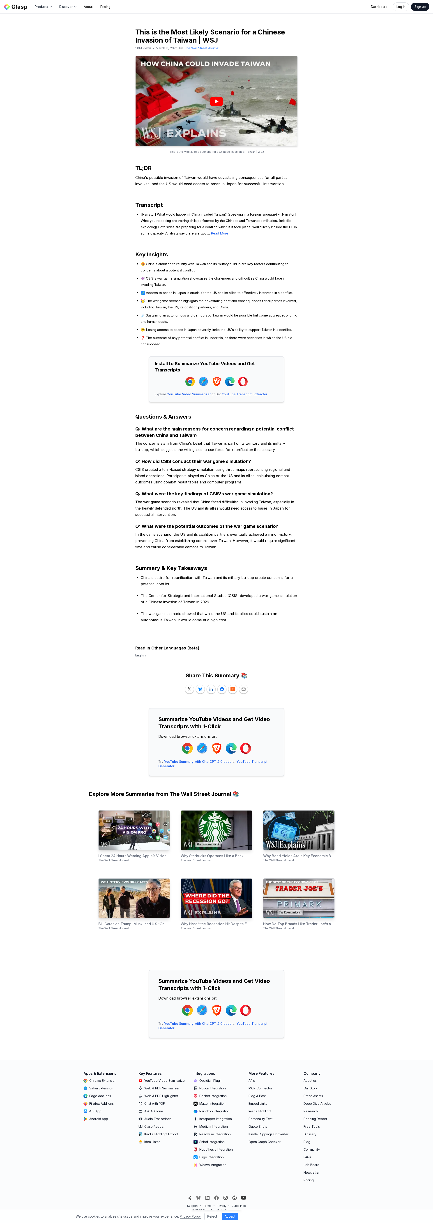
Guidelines (239, 1205)
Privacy (221, 1205)
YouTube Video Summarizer (189, 394)
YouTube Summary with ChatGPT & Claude (198, 761)
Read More (219, 233)
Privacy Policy (190, 1216)
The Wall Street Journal (201, 48)
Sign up (420, 7)
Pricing (105, 7)
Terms (207, 1205)
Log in (400, 7)
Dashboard (379, 7)
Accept (230, 1216)
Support (192, 1205)
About (88, 7)
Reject (212, 1216)
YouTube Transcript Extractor (244, 394)
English (140, 655)
